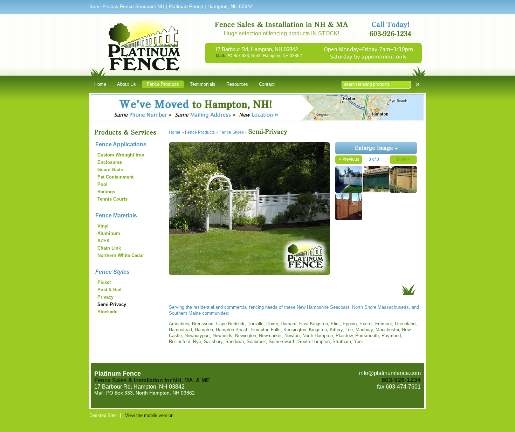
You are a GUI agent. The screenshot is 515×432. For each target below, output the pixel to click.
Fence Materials (116, 215)
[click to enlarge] (249, 275)
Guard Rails (110, 169)
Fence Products (200, 132)
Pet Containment (115, 177)
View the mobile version (149, 415)
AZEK (103, 240)
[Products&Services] (129, 133)
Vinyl (103, 226)
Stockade (107, 311)
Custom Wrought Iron (120, 155)
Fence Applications (120, 144)
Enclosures (109, 162)
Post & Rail (109, 289)
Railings (106, 191)
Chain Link (109, 248)
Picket (104, 282)
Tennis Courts (112, 199)
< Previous (349, 159)
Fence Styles (112, 272)
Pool (102, 184)
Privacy (105, 297)
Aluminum (108, 233)
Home (174, 132)
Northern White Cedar (120, 255)
